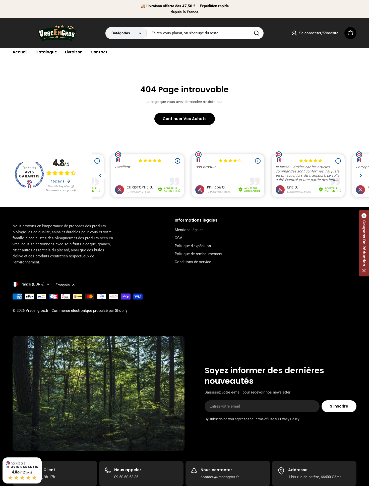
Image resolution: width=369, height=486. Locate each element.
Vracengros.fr (37, 310)
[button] (364, 243)
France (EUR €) (32, 284)
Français (62, 285)
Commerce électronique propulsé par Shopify (89, 310)
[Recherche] (257, 33)
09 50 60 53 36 (126, 477)
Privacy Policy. (289, 419)
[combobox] (184, 33)
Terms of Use (264, 419)
